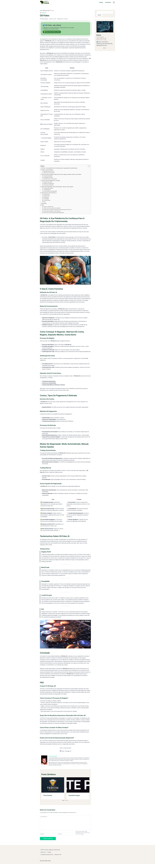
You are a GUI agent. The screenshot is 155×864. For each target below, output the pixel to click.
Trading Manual (47, 189)
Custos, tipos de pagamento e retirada (51, 180)
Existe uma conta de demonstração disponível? (54, 212)
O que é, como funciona (47, 169)
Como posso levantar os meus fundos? (52, 211)
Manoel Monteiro (44, 18)
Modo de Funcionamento (49, 172)
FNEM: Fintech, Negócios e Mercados (50, 849)
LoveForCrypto (47, 200)
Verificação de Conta (48, 177)
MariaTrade (46, 197)
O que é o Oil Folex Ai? (48, 206)
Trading (101, 2)
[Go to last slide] (43, 788)
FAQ (43, 205)
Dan (45, 201)
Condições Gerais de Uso (47, 854)
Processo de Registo (48, 175)
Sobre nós (43, 852)
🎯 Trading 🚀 (43, 12)
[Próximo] (87, 788)
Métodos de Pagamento (49, 183)
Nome (42, 834)
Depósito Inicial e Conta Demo (50, 178)
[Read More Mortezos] (105, 26)
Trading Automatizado (48, 188)
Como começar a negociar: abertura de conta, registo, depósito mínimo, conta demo (61, 174)
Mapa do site (58, 854)
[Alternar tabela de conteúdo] (88, 166)
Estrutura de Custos (48, 182)
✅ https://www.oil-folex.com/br (52, 32)
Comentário (43, 816)
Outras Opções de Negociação (50, 191)
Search (99, 15)
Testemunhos (47, 194)
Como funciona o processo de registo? (52, 208)
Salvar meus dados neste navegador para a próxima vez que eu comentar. (83, 832)
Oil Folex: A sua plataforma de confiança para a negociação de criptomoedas (59, 168)
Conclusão (43, 203)
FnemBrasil (108, 2)
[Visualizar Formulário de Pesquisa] (114, 2)
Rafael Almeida (101, 36)
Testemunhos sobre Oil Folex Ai (49, 192)
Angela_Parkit (47, 195)
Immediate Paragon (74, 795)
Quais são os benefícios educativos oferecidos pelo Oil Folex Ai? (57, 209)
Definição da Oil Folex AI (49, 171)
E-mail (60, 834)
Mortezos (100, 35)
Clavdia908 (46, 198)
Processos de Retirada (49, 185)
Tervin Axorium (47, 795)
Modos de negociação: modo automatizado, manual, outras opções (57, 186)
